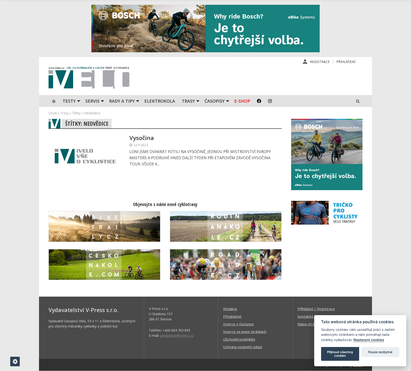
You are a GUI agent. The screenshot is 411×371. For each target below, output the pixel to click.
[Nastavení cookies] (15, 361)
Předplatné (232, 316)
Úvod (53, 113)
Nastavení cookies (368, 340)
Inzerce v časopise (238, 324)
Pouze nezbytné (380, 352)
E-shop (242, 101)
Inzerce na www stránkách (244, 331)
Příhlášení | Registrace (316, 308)
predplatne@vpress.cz (177, 335)
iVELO (89, 79)
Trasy (188, 101)
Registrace (320, 61)
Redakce (230, 308)
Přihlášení (345, 61)
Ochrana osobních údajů (242, 346)
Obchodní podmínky (239, 339)
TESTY (69, 101)
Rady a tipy (122, 101)
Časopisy (215, 101)
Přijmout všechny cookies (340, 354)
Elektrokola (159, 101)
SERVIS (92, 101)
